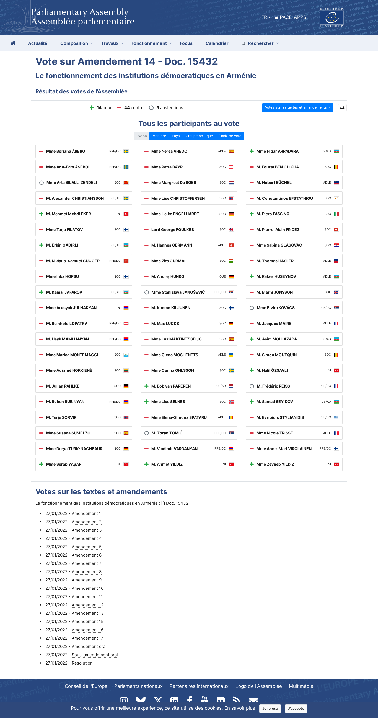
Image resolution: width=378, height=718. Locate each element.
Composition (74, 43)
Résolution (82, 663)
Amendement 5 (87, 546)
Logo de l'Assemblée (258, 686)
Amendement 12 (87, 604)
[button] (342, 107)
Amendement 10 (87, 588)
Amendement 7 (87, 563)
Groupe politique (199, 136)
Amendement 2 (87, 521)
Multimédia (301, 686)
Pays (176, 136)
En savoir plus (239, 708)
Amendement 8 (87, 571)
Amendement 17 (87, 638)
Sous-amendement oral (95, 654)
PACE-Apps (293, 17)
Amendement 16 (87, 629)
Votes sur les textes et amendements (296, 107)
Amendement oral (89, 646)
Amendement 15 (87, 621)
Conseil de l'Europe (86, 686)
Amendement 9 (87, 580)
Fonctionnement (149, 43)
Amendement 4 (87, 538)
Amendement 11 (87, 596)
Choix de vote (230, 136)
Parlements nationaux (138, 686)
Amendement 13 (88, 613)
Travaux (109, 43)
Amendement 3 (87, 530)
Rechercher (261, 43)
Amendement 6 (87, 555)
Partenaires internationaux (199, 686)
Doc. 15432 (177, 503)
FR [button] (264, 17)
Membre (159, 136)
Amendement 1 (86, 513)
